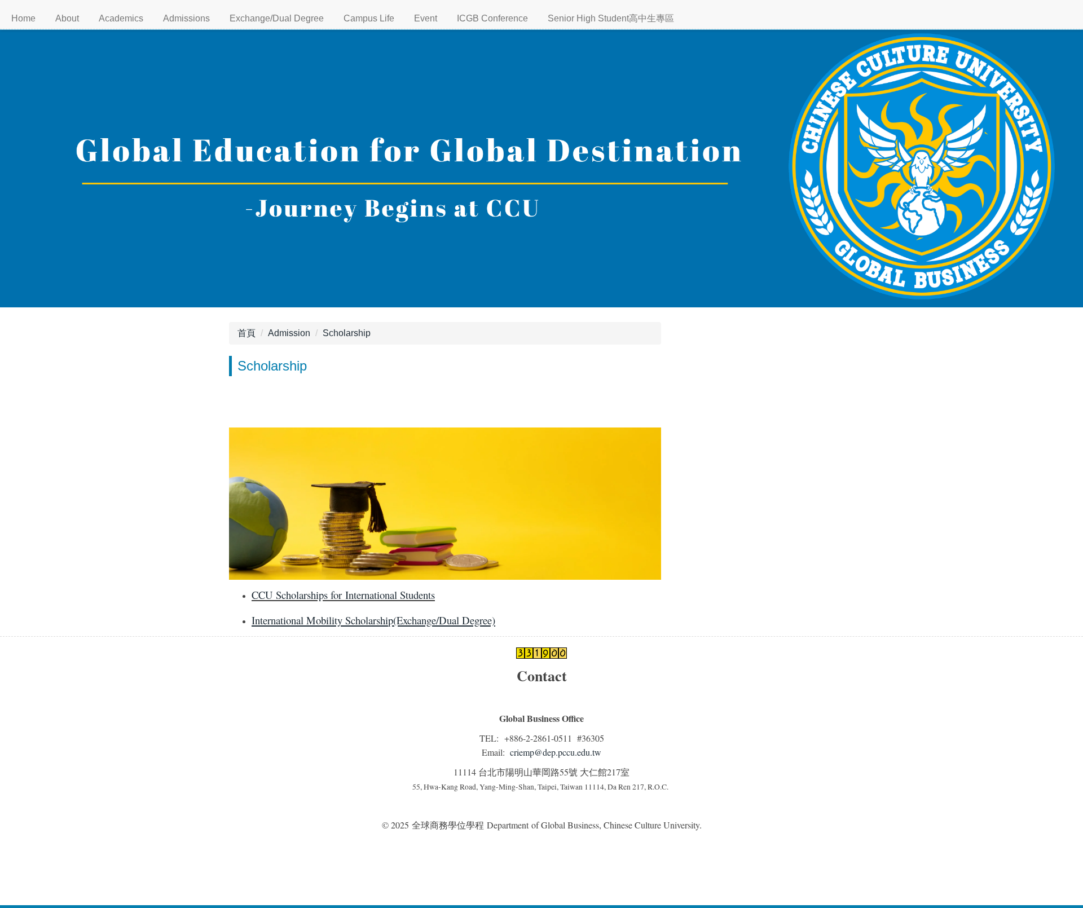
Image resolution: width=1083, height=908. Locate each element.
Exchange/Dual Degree (277, 18)
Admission (289, 333)
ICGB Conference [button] (492, 18)
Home (23, 18)
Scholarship (347, 333)
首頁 (246, 333)
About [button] (67, 18)
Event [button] (425, 18)
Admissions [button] (186, 18)
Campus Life (369, 18)
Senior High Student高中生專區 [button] (611, 18)
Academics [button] (121, 18)
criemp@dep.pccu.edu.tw (555, 752)
